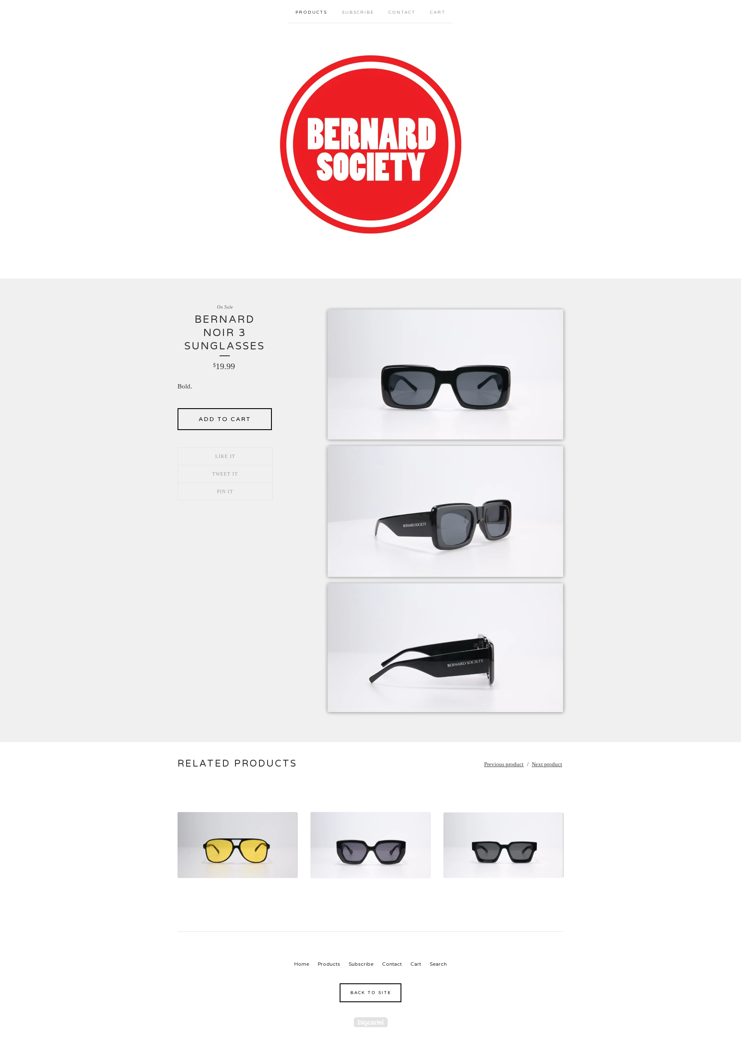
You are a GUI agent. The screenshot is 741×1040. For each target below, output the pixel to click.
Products (311, 12)
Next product (547, 764)
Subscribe (358, 12)
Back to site (370, 992)
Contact (402, 12)
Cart (438, 12)
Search (438, 964)
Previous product (504, 764)
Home (301, 964)
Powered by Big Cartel (371, 1022)
